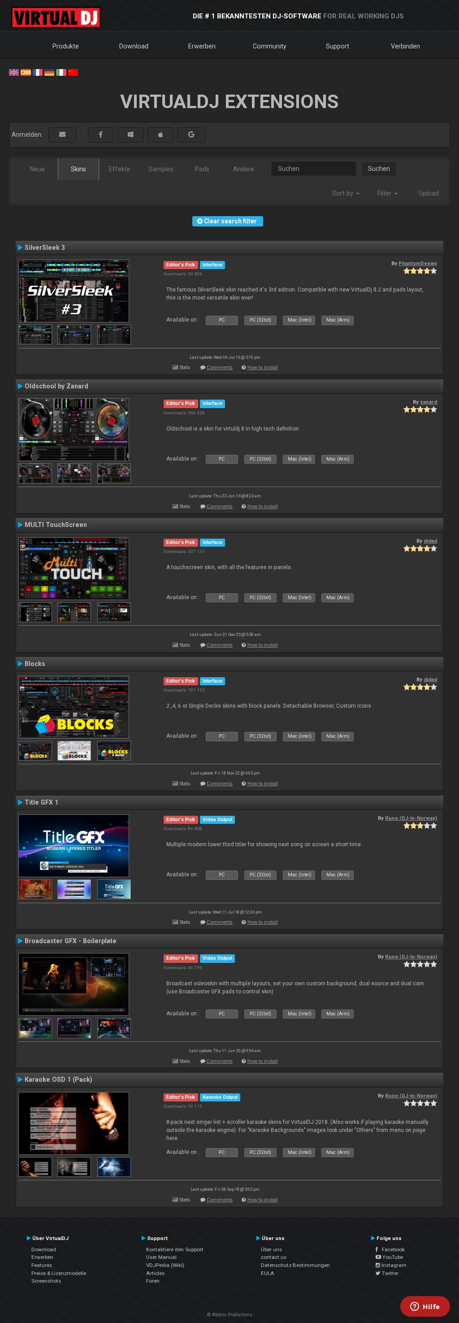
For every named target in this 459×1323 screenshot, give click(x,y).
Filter (385, 193)
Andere (243, 169)
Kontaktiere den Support (175, 1249)
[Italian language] (61, 71)
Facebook (391, 1249)
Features (41, 1265)
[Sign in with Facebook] (100, 134)
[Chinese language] (73, 71)
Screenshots (46, 1281)
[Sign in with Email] (62, 134)
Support (337, 46)
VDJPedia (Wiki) (165, 1265)
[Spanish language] (25, 71)
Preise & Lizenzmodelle (58, 1273)
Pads (202, 169)
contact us (273, 1257)
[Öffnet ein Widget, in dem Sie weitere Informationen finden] (425, 1307)
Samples (160, 169)
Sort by (343, 193)
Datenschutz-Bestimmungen (295, 1265)
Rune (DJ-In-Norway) (411, 818)
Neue (37, 169)
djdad (430, 541)
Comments (220, 367)
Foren (153, 1281)
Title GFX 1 (41, 802)
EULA (267, 1273)
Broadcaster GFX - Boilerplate (71, 940)
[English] (14, 71)
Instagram (393, 1265)
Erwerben (202, 46)
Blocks (35, 663)
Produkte (65, 46)
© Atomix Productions (229, 1315)
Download (133, 46)
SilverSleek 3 (45, 247)
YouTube (392, 1257)
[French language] (38, 71)
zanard (428, 402)
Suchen (379, 168)
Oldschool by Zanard (56, 386)
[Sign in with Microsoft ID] (130, 134)
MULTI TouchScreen (56, 524)
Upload (429, 193)
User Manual (161, 1257)
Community (269, 46)
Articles (155, 1273)
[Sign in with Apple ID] (160, 134)
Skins (78, 169)
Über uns (271, 1249)
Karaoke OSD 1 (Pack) (58, 1079)
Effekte (119, 169)
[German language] (49, 71)
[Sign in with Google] (191, 134)
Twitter (389, 1273)
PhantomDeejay (417, 263)
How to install (262, 367)
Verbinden (405, 46)
